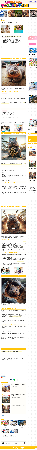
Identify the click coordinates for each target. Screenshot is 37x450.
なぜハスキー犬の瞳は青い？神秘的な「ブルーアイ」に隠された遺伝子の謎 (13, 435)
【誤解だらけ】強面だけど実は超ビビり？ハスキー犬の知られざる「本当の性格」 (5, 435)
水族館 (29, 140)
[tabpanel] (3, 13)
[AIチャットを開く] (35, 1)
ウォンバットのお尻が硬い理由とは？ (33, 198)
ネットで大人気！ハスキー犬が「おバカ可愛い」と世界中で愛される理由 (5, 426)
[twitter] (10, 380)
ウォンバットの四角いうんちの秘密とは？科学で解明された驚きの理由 (32, 191)
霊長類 (29, 138)
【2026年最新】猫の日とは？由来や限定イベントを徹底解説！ (17, 404)
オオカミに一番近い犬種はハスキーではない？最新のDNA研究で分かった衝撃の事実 (22, 426)
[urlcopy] (17, 380)
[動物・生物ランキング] (3, 375)
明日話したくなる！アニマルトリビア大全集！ (18, 447)
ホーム (11, 8)
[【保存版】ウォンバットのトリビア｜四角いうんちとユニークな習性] (13, 380)
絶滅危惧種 (30, 139)
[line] (14, 380)
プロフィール (16, 8)
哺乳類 (2, 415)
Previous (0, 13)
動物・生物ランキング (3, 376)
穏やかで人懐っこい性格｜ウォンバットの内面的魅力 (33, 188)
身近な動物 (30, 133)
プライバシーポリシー (26, 8)
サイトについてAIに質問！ (31, 1)
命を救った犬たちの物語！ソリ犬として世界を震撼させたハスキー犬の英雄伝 (13, 426)
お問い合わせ (21, 8)
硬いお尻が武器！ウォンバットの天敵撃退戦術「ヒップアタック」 (32, 196)
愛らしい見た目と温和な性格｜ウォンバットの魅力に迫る (32, 185)
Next (36, 13)
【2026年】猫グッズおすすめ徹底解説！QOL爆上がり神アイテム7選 (18, 384)
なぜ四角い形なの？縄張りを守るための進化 (33, 194)
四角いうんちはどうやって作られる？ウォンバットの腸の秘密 (33, 192)
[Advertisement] (13, 53)
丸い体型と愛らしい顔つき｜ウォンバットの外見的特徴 (33, 187)
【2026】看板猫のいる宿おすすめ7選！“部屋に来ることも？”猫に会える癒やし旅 (32, 169)
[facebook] (11, 380)
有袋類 (3, 415)
